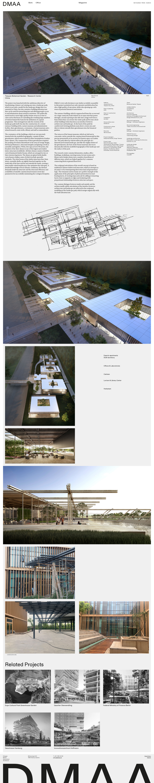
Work (30, 3)
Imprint (149, 757)
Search (148, 3)
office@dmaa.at (57, 757)
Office (38, 3)
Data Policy (148, 756)
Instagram (137, 3)
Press (143, 3)
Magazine (83, 3)
